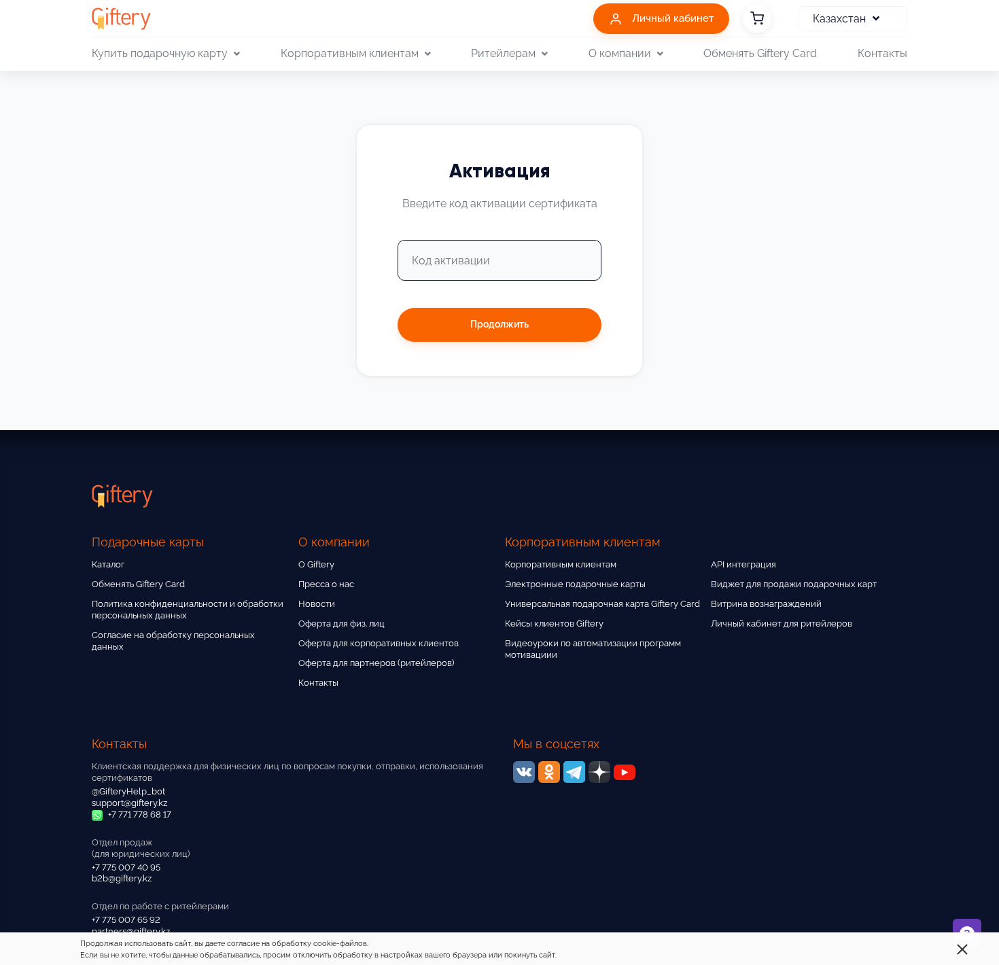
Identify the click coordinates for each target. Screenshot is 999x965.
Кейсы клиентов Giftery (554, 623)
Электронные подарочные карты (575, 584)
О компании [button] (620, 53)
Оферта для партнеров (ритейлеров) (376, 663)
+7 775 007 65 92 (126, 920)
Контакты (882, 53)
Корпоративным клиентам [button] (350, 53)
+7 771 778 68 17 (138, 814)
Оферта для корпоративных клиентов (378, 643)
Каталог (108, 564)
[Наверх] (43, 921)
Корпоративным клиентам (560, 564)
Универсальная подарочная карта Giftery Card (602, 604)
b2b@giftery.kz (122, 878)
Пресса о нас (326, 584)
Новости (316, 604)
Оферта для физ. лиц (341, 623)
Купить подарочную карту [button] (160, 53)
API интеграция (743, 564)
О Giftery (316, 564)
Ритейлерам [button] (503, 53)
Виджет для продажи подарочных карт (794, 584)
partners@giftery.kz (131, 931)
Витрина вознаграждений (766, 604)
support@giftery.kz (129, 803)
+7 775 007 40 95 (126, 867)
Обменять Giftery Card (760, 53)
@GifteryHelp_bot (128, 791)
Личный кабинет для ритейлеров (781, 623)
